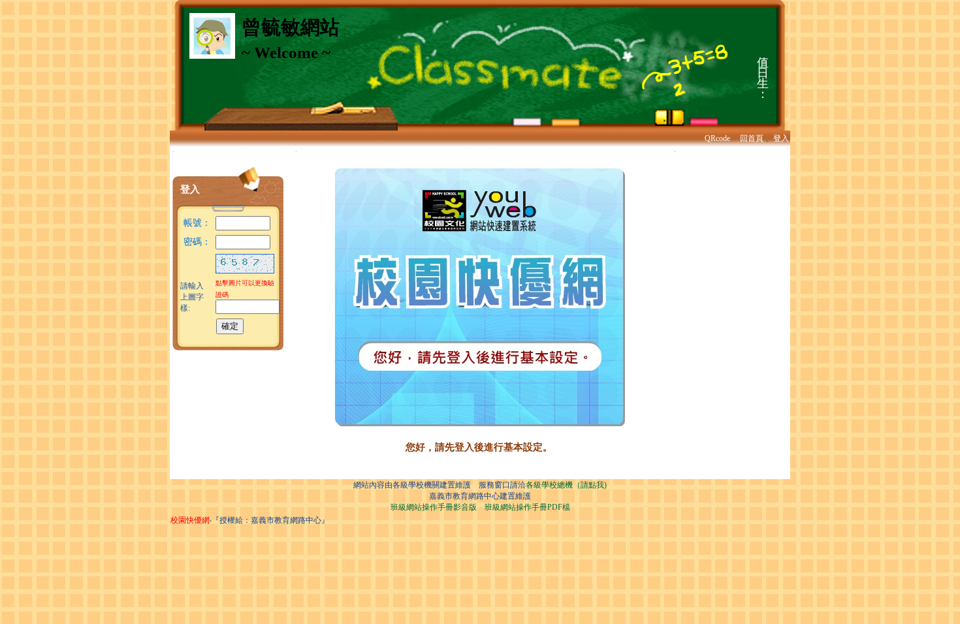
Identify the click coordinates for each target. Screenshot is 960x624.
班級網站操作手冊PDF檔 (527, 507)
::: (173, 151)
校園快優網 (190, 520)
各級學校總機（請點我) (566, 485)
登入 (781, 138)
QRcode (717, 138)
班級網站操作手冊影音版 (434, 507)
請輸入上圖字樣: (192, 297)
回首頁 (751, 138)
